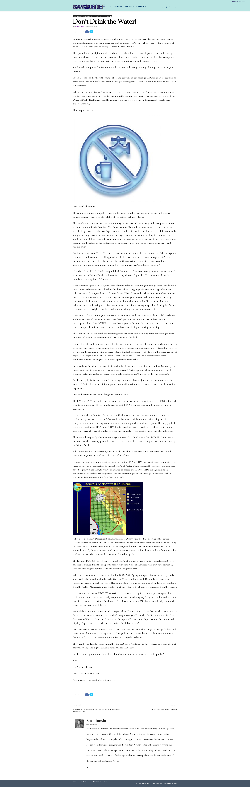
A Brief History (116, 7)
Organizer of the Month (170, 783)
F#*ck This (97, 16)
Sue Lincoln (79, 26)
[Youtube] (169, 7)
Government (107, 16)
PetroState (77, 16)
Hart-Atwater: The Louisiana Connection (163, 709)
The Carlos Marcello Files (142, 783)
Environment (87, 16)
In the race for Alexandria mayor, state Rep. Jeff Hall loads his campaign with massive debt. (96, 711)
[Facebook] (162, 7)
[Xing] (88, 767)
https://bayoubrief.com (91, 724)
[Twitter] (166, 7)
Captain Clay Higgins (156, 783)
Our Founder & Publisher (135, 7)
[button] (174, 6)
